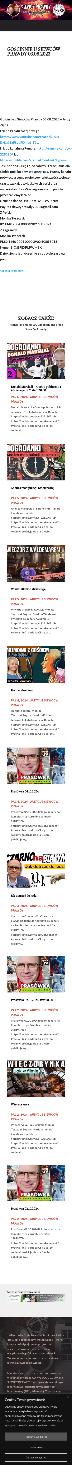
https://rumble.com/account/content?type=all (34, 160)
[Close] (68, 1397)
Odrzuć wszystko (36, 1457)
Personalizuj (36, 1447)
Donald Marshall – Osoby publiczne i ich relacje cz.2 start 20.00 (36, 388)
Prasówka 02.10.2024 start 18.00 (32, 1000)
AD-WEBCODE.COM (45, 1377)
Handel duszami (22, 690)
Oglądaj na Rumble (12, 270)
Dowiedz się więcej (29, 1362)
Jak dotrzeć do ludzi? (25, 895)
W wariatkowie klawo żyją (28, 589)
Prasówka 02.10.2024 (25, 1208)
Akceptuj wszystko (36, 1436)
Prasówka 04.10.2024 (25, 791)
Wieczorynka (20, 1104)
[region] (36, 1429)
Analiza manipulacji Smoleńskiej (32, 488)
